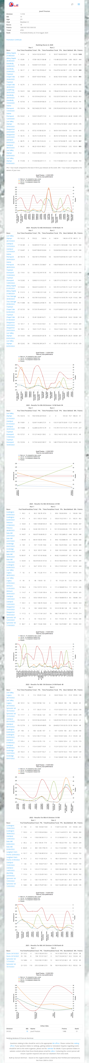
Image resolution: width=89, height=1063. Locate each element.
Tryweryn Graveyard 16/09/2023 (11, 442)
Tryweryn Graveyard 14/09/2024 (11, 280)
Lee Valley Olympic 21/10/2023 (11, 416)
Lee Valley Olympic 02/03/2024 (11, 343)
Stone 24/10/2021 (13, 953)
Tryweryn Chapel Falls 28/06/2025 (11, 84)
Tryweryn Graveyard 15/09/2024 (11, 272)
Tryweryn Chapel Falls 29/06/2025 (11, 76)
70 (27, 1031)
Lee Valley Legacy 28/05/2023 (11, 572)
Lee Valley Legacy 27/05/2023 (11, 580)
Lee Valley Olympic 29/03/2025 (11, 124)
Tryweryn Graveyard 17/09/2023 (11, 434)
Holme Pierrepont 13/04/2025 (11, 108)
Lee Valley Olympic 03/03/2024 (11, 335)
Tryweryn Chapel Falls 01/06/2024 (11, 317)
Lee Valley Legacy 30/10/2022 (11, 695)
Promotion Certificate (14, 40)
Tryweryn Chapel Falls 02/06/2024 (11, 309)
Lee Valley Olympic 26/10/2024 (11, 238)
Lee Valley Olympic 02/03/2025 (11, 153)
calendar (50, 1048)
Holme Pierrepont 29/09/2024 (11, 256)
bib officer (56, 1043)
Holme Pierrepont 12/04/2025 (11, 116)
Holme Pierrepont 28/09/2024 (11, 264)
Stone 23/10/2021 (13, 956)
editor (53, 1051)
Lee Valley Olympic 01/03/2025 (11, 160)
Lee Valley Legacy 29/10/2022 (11, 703)
